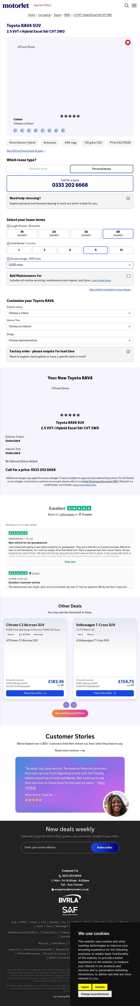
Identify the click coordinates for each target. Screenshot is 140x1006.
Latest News (58, 943)
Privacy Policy (49, 932)
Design (10, 334)
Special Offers (42, 5)
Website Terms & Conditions (23, 932)
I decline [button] (100, 986)
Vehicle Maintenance (29, 954)
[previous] (66, 705)
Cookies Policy (68, 932)
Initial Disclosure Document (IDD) (100, 481)
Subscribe (104, 847)
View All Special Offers (70, 713)
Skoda (39, 926)
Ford (43, 922)
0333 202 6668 (71, 876)
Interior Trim (13, 320)
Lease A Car (15, 949)
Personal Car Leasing (55, 954)
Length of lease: (23, 226)
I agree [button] (85, 986)
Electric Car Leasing (59, 958)
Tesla (49, 926)
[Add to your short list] (128, 42)
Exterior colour (15, 307)
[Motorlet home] (16, 5)
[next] (74, 705)
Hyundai (54, 922)
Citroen (34, 922)
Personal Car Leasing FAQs (38, 949)
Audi (14, 922)
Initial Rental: (30, 243)
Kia (63, 922)
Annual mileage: (32, 258)
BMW (23, 922)
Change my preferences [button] (95, 994)
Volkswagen (61, 926)
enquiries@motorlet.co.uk (72, 889)
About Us (43, 943)
